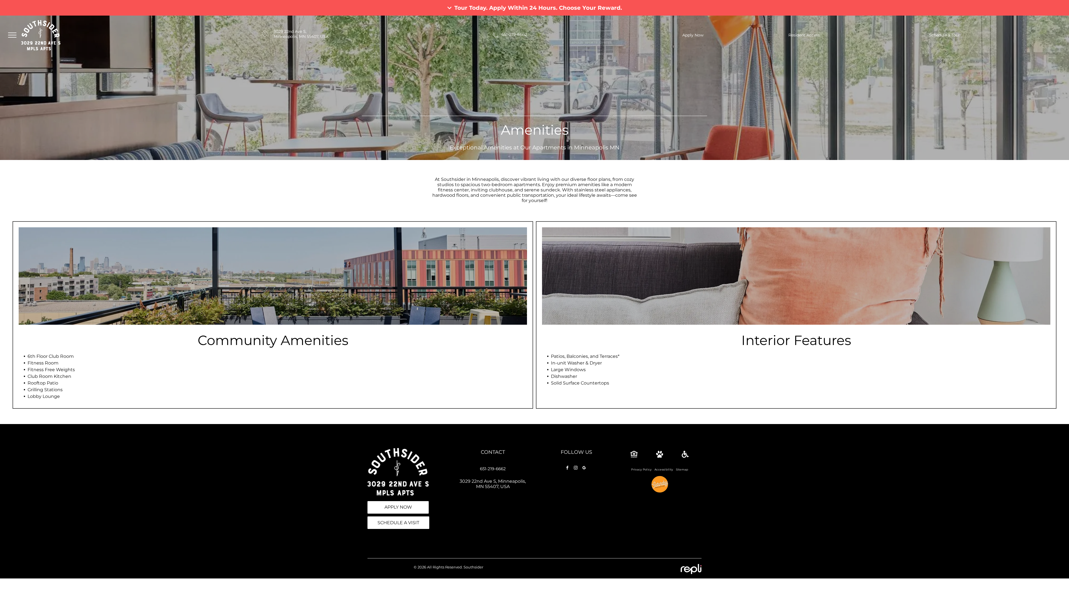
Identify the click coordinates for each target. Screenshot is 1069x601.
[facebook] (567, 468)
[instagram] (576, 468)
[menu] (12, 35)
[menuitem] (641, 469)
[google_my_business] (584, 468)
